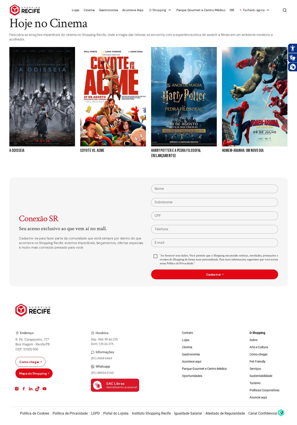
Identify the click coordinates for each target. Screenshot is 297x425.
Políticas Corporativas (264, 390)
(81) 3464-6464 (101, 358)
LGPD (95, 413)
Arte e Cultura (259, 347)
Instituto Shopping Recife (151, 413)
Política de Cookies (34, 413)
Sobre (253, 340)
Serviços (255, 368)
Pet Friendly (257, 361)
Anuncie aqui (258, 397)
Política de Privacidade (70, 413)
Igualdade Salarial (188, 413)
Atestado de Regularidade (225, 413)
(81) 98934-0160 (102, 373)
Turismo (255, 383)
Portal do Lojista (115, 413)
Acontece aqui (191, 361)
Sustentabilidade (261, 376)
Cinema (89, 10)
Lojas (75, 10)
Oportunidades (192, 376)
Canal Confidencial (262, 413)
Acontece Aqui (132, 10)
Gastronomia (108, 10)
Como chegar (259, 354)
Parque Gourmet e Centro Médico (201, 10)
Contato (187, 333)
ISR (232, 10)
